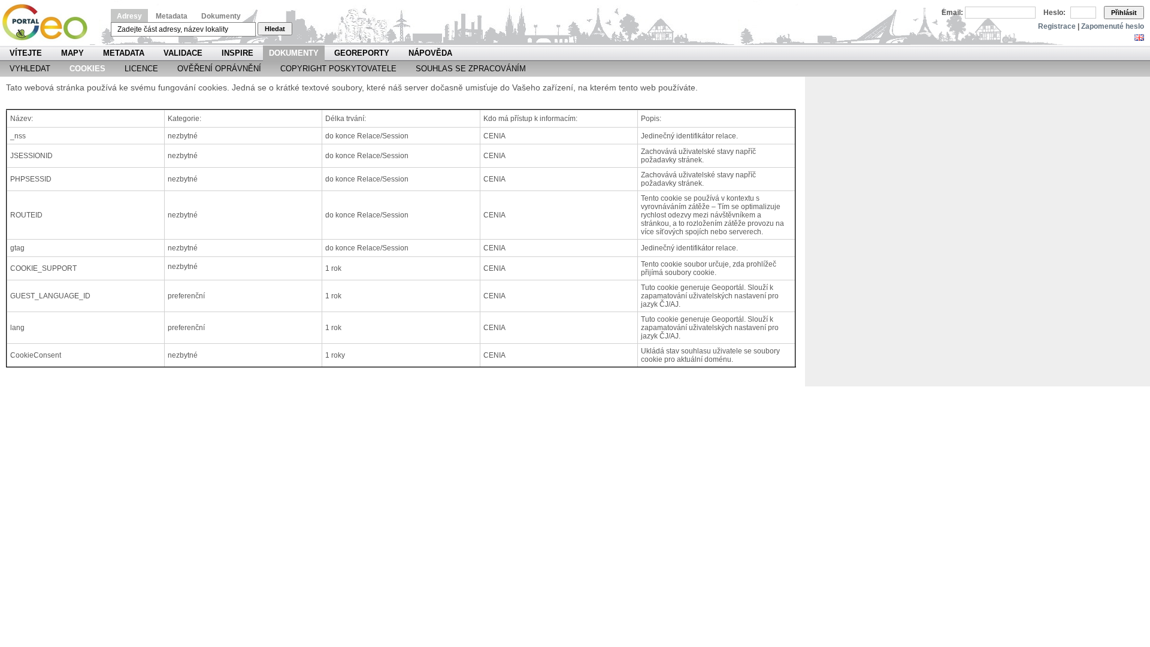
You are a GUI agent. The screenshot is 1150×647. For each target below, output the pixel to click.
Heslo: (1054, 12)
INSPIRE (237, 53)
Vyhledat (30, 68)
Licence (141, 68)
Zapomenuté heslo (1112, 26)
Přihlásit (1124, 12)
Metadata (171, 16)
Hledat (275, 28)
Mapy (72, 53)
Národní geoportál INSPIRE (49, 22)
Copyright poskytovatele (338, 68)
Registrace (1057, 26)
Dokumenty (221, 16)
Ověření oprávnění (219, 68)
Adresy (129, 16)
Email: (952, 12)
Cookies (87, 68)
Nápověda (430, 53)
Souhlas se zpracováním (471, 68)
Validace (183, 53)
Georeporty (361, 53)
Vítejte (26, 53)
